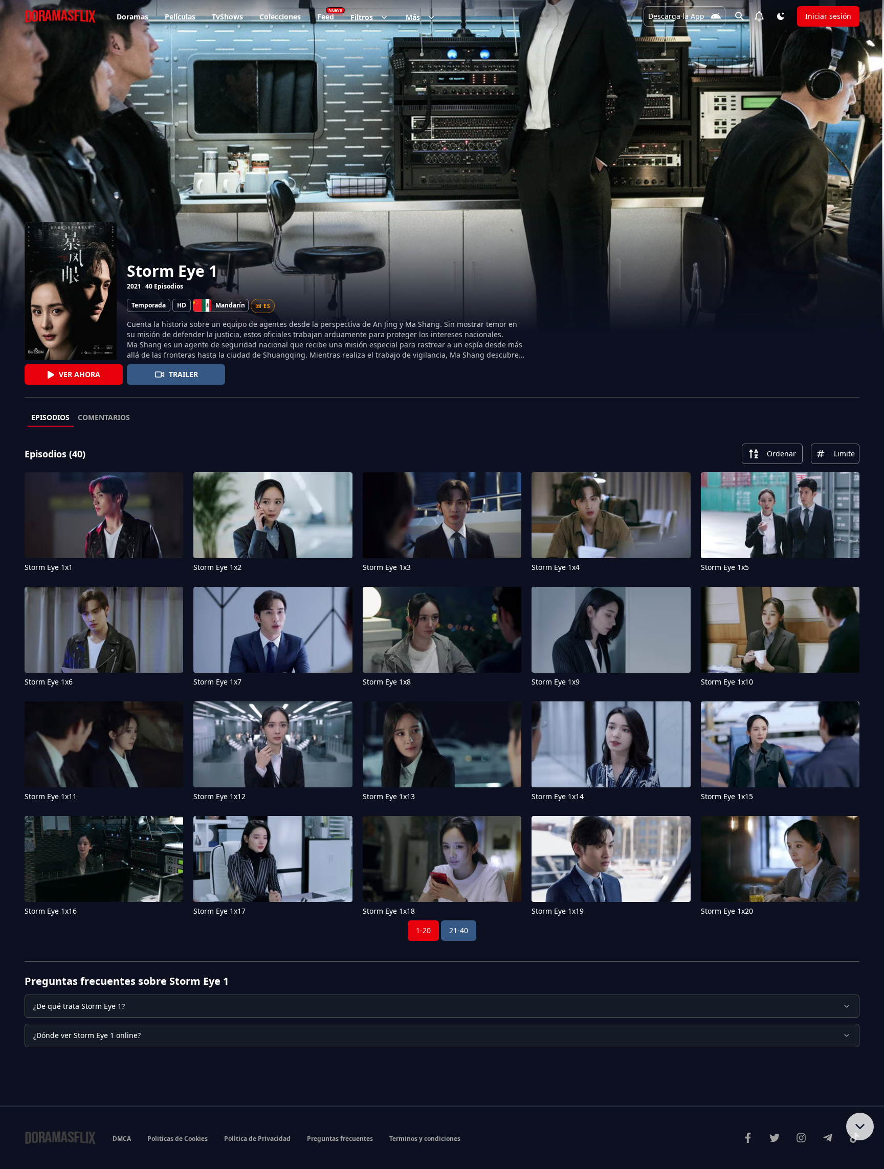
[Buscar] (740, 16)
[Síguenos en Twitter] (774, 1138)
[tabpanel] (442, 692)
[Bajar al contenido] (860, 1126)
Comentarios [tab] (104, 417)
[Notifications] (759, 16)
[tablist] (442, 418)
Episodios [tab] (50, 417)
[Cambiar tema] (780, 16)
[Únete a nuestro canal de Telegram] (828, 1138)
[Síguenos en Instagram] (801, 1138)
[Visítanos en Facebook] (748, 1138)
